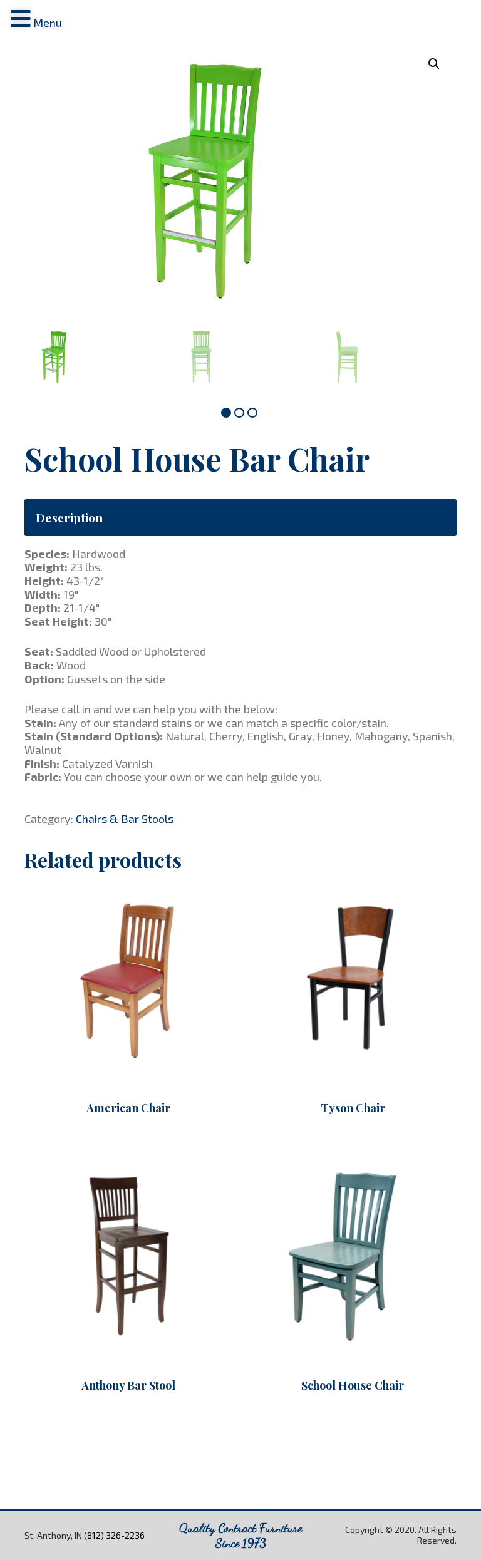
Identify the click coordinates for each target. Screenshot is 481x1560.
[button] (226, 413)
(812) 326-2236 (114, 1535)
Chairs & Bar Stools (124, 818)
